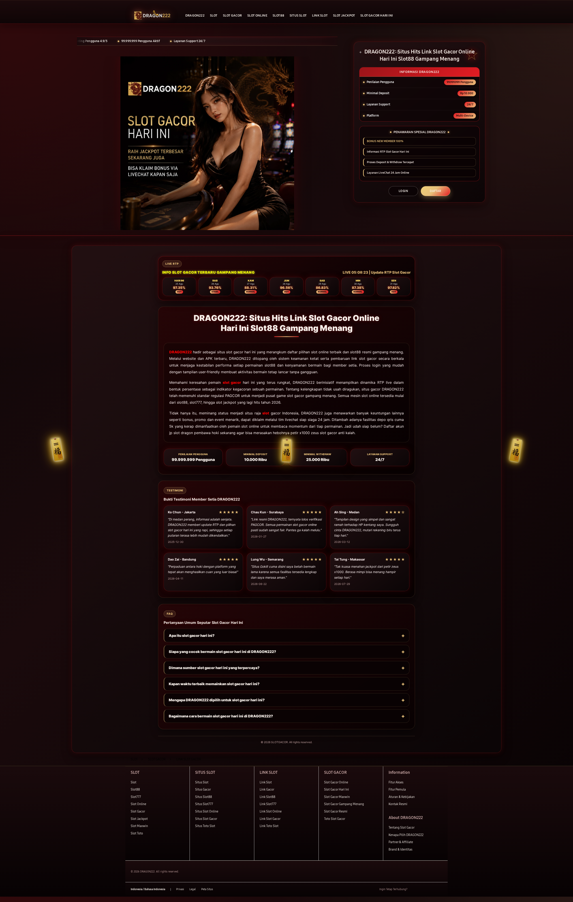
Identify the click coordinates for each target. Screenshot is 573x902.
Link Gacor (267, 789)
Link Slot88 (267, 797)
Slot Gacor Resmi (335, 811)
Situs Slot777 (204, 804)
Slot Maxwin (139, 826)
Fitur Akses (396, 782)
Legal (192, 889)
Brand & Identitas (400, 849)
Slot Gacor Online (336, 782)
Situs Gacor (203, 789)
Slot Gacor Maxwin (337, 797)
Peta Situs (207, 889)
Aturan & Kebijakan (402, 797)
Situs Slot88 (203, 797)
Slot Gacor (138, 811)
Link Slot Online (271, 811)
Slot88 (135, 789)
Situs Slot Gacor (206, 819)
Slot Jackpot (139, 819)
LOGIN (403, 191)
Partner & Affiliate (401, 842)
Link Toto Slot (269, 826)
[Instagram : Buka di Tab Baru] (431, 889)
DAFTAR (435, 191)
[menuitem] (195, 16)
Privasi (180, 889)
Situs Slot (201, 782)
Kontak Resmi (398, 804)
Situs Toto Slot (205, 826)
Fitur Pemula (397, 789)
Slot (133, 782)
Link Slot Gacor (270, 819)
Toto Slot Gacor (334, 819)
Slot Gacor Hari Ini (336, 789)
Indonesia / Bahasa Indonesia (148, 889)
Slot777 (136, 797)
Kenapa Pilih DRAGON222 (406, 835)
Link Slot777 (268, 804)
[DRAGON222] (152, 15)
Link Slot (266, 782)
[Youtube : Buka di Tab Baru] (439, 889)
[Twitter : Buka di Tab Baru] (422, 889)
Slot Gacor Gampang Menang (344, 804)
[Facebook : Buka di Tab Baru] (413, 889)
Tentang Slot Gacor (402, 827)
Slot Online (138, 804)
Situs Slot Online (206, 811)
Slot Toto (137, 833)
